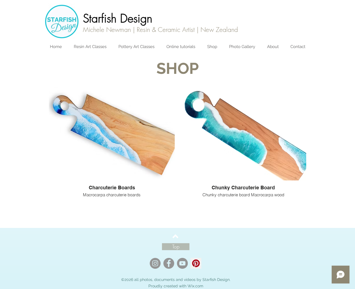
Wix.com (195, 286)
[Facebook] (168, 263)
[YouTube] (182, 263)
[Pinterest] (196, 263)
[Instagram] (155, 263)
